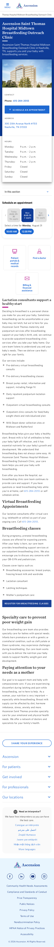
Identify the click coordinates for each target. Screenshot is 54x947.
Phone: (8, 100)
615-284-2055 (21, 100)
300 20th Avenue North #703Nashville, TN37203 (21, 125)
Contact (9, 95)
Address (9, 118)
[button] (12, 231)
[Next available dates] (48, 215)
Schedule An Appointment (29, 110)
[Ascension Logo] (27, 867)
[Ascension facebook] (10, 876)
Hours (8, 141)
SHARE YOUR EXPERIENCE (26, 743)
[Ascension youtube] (33, 876)
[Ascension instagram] (44, 876)
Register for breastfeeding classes (27, 603)
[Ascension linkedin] (21, 876)
